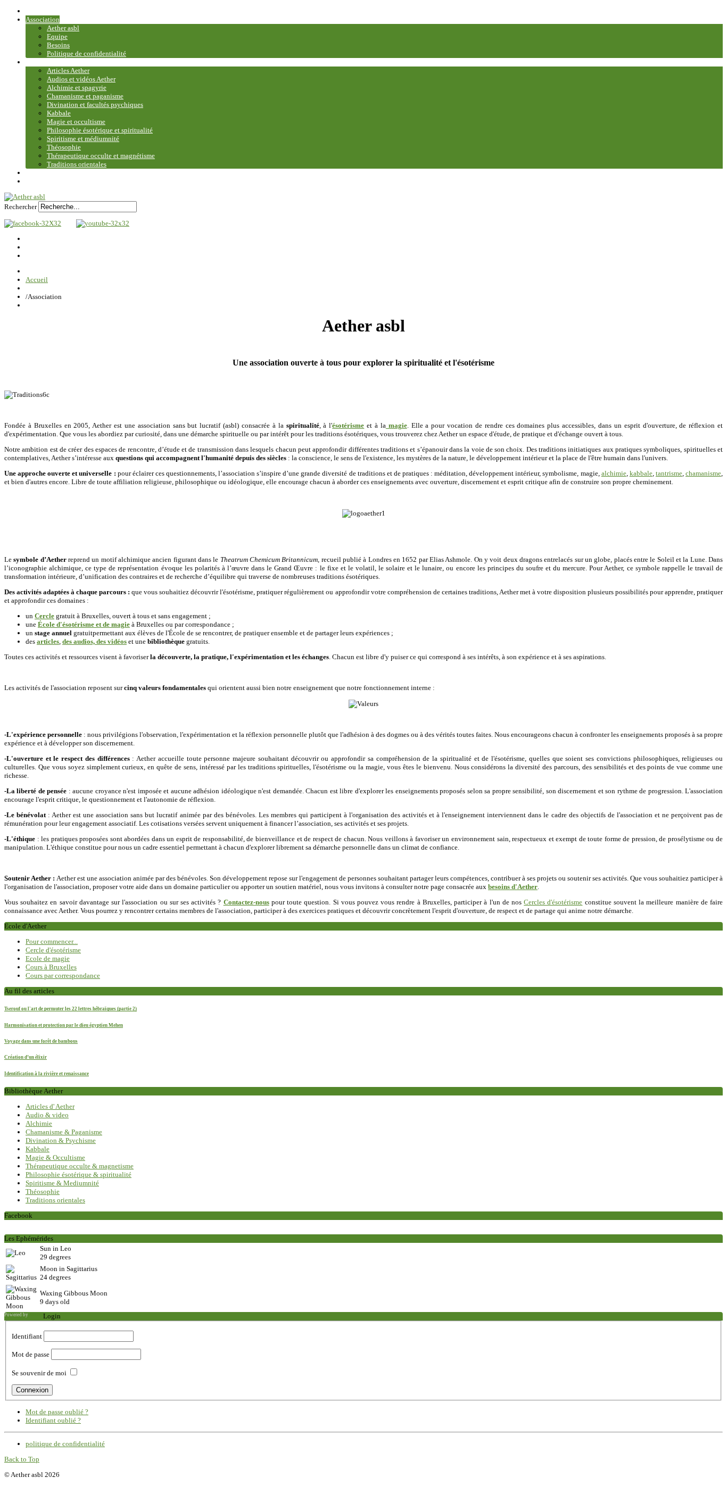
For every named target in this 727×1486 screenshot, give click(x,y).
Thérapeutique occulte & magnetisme (80, 1166)
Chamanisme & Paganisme (64, 1132)
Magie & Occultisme (55, 1157)
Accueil (37, 11)
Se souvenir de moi (39, 1373)
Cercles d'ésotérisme (553, 902)
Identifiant (27, 1336)
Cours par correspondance (63, 975)
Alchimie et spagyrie (76, 88)
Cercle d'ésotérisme (53, 950)
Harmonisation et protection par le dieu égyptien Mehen (63, 1025)
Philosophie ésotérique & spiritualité (78, 1174)
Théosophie (64, 147)
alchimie (613, 473)
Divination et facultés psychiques (95, 105)
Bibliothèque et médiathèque (68, 62)
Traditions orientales (76, 164)
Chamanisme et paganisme (85, 96)
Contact (37, 173)
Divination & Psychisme (61, 1140)
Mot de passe (30, 1354)
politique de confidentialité (65, 1444)
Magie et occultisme (76, 122)
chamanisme (703, 473)
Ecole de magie (48, 958)
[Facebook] (32, 223)
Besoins (58, 45)
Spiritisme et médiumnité (83, 139)
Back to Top (21, 1459)
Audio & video (47, 1115)
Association (43, 19)
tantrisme (669, 473)
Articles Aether (68, 70)
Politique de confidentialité (86, 53)
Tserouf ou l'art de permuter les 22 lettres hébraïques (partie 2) (70, 1008)
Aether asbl (63, 28)
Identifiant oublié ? (53, 1420)
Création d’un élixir (25, 1057)
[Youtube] (100, 223)
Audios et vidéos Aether (81, 79)
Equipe (57, 36)
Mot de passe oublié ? (57, 1412)
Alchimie (39, 1123)
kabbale (641, 473)
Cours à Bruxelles (51, 967)
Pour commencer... (52, 941)
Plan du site (42, 181)
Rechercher (20, 207)
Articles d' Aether (50, 1106)
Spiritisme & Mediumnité (62, 1183)
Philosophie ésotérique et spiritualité (100, 130)
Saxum (36, 1314)
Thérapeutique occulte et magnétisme (101, 156)
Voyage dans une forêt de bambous (41, 1041)
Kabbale (59, 113)
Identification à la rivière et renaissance (46, 1073)
